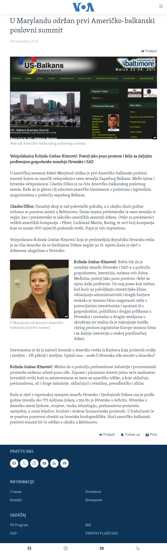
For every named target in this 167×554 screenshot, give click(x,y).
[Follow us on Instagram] (34, 463)
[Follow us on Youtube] (44, 463)
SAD (13, 533)
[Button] (149, 51)
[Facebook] (29, 548)
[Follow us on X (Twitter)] (24, 463)
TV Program (19, 525)
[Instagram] (65, 548)
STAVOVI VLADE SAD (101, 533)
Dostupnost (93, 500)
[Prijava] (64, 463)
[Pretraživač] (137, 548)
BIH (88, 525)
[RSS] (54, 463)
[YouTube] (102, 548)
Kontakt (16, 500)
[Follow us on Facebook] (14, 463)
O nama (15, 492)
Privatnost (93, 492)
